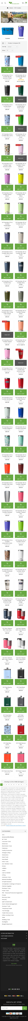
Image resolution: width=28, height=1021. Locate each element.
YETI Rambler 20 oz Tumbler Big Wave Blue (20, 76)
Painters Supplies (6, 886)
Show (3, 50)
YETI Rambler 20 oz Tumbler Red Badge (7, 398)
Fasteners (5, 848)
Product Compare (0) (14, 43)
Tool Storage (5, 910)
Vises (3, 917)
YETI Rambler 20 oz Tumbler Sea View (7, 455)
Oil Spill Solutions (6, 881)
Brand (11, 8)
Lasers (4, 870)
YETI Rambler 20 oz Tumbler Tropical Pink (20, 512)
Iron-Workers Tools (7, 864)
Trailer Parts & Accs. (7, 913)
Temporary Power (7, 908)
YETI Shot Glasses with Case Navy (7, 629)
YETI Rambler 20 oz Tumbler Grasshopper (7, 224)
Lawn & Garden (6, 873)
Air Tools (4, 839)
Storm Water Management (9, 904)
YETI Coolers (17, 8)
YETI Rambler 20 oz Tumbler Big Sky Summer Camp (7, 76)
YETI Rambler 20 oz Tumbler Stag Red (20, 483)
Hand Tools (5, 857)
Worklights (5, 922)
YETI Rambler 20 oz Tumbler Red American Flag (20, 369)
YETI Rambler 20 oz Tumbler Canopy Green (20, 135)
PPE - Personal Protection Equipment (12, 893)
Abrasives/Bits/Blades (8, 837)
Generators (5, 855)
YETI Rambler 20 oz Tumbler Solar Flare (7, 483)
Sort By (4, 46)
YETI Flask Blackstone (21, 715)
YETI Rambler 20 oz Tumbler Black (7, 105)
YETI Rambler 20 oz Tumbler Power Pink (7, 368)
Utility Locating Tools (8, 915)
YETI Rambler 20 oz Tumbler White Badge (20, 600)
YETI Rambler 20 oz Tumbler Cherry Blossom (20, 165)
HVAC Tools (5, 861)
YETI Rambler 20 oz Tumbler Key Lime (20, 223)
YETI (3, 835)
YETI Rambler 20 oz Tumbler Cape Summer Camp (7, 165)
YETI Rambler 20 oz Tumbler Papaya (7, 340)
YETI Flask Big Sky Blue (7, 688)
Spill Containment (7, 902)
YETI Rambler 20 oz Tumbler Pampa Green (20, 312)
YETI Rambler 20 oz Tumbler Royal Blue (20, 427)
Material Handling (7, 879)
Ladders (4, 868)
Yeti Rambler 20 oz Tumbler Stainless (7, 511)
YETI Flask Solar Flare (7, 771)
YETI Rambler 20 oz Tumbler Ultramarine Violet (7, 541)
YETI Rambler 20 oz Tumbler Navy (7, 282)
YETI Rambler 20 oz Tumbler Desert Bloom (7, 194)
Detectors (5, 844)
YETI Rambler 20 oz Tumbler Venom (20, 540)
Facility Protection (7, 850)
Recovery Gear (6, 897)
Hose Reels (5, 859)
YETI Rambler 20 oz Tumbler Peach (20, 340)
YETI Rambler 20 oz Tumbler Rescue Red (20, 399)
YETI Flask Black (21, 687)
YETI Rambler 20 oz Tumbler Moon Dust (7, 252)
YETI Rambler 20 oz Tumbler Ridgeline (7, 427)
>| (26, 784)
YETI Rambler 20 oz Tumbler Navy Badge (20, 283)
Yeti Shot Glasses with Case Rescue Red (21, 630)
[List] (5, 43)
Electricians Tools (7, 846)
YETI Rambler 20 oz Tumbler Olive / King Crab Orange (7, 312)
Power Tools (5, 890)
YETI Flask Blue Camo (7, 743)
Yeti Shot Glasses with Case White (21, 658)
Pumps (4, 895)
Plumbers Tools (6, 888)
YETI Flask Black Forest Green (7, 715)
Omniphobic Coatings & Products (11, 884)
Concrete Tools (6, 841)
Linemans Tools (6, 877)
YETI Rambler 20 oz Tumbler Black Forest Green (20, 106)
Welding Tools (6, 919)
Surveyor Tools (6, 906)
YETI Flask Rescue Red (21, 743)
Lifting (4, 875)
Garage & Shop (6, 852)
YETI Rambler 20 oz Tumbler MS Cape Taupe (20, 253)
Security (4, 899)
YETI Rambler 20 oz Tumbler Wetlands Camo (7, 571)
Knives (4, 866)
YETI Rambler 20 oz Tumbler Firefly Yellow (20, 194)
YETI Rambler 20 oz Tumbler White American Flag (7, 600)
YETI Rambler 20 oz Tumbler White (20, 570)
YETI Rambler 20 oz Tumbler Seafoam (20, 455)
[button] (5, 2)
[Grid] (3, 43)
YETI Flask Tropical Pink (21, 771)
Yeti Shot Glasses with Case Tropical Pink (7, 659)
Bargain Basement (7, 924)
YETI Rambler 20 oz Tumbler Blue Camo (7, 134)
